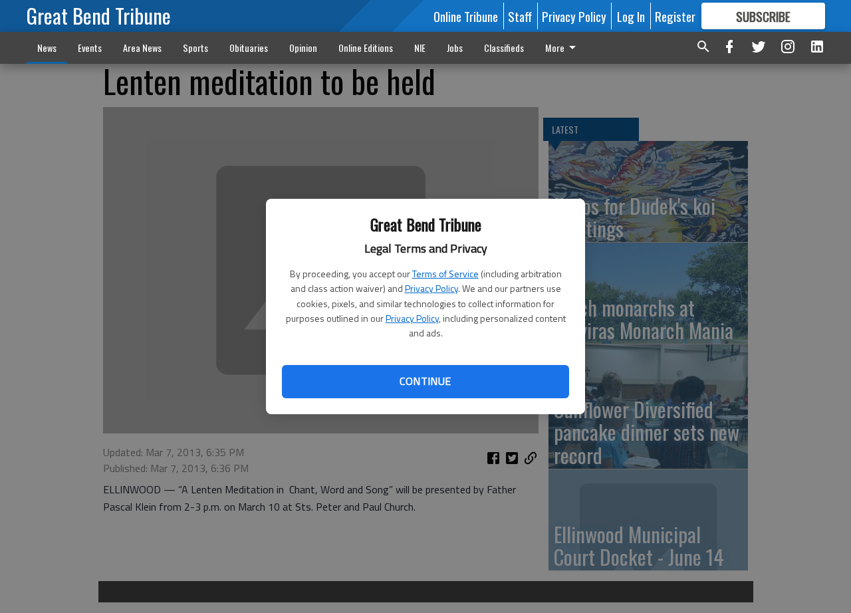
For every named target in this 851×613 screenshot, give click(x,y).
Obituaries (248, 48)
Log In (631, 16)
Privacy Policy (431, 288)
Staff (520, 16)
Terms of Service (445, 274)
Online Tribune (465, 16)
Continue (425, 381)
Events (90, 48)
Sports (195, 48)
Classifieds (504, 48)
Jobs (455, 48)
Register (675, 16)
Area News (142, 48)
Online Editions (365, 48)
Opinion (303, 48)
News (47, 48)
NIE (420, 48)
